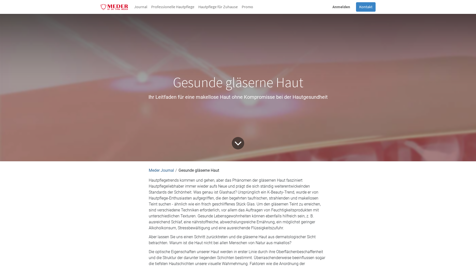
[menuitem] (140, 7)
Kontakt (365, 6)
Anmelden (341, 7)
